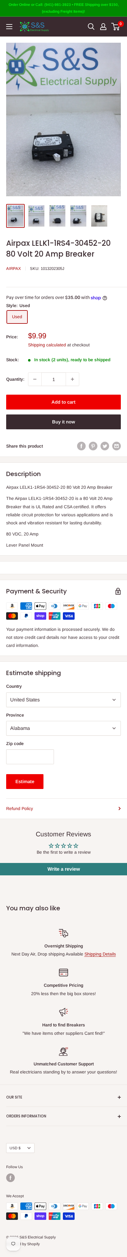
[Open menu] (9, 26)
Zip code (15, 743)
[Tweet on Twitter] (104, 446)
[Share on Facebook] (81, 446)
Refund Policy (19, 808)
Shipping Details (100, 953)
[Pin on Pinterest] (93, 446)
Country (14, 686)
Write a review (63, 869)
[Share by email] (116, 446)
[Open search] (91, 26)
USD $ (15, 1148)
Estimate (24, 781)
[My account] (103, 26)
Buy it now (63, 421)
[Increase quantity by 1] (72, 379)
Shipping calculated (47, 344)
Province (15, 715)
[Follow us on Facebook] (10, 1177)
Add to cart (63, 402)
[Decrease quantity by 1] (34, 379)
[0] (116, 26)
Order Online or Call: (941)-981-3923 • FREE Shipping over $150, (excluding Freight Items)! (64, 8)
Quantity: (15, 379)
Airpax (13, 268)
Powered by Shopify (23, 1244)
